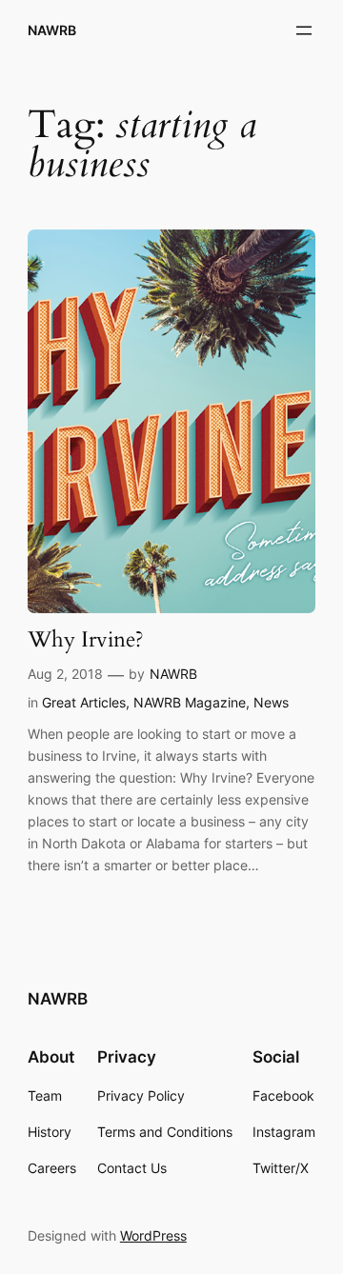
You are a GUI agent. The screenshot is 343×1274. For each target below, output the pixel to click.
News (271, 702)
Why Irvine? (86, 640)
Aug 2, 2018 (65, 674)
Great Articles (84, 702)
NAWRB (52, 30)
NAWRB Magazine (189, 702)
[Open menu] (304, 30)
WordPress (153, 1235)
